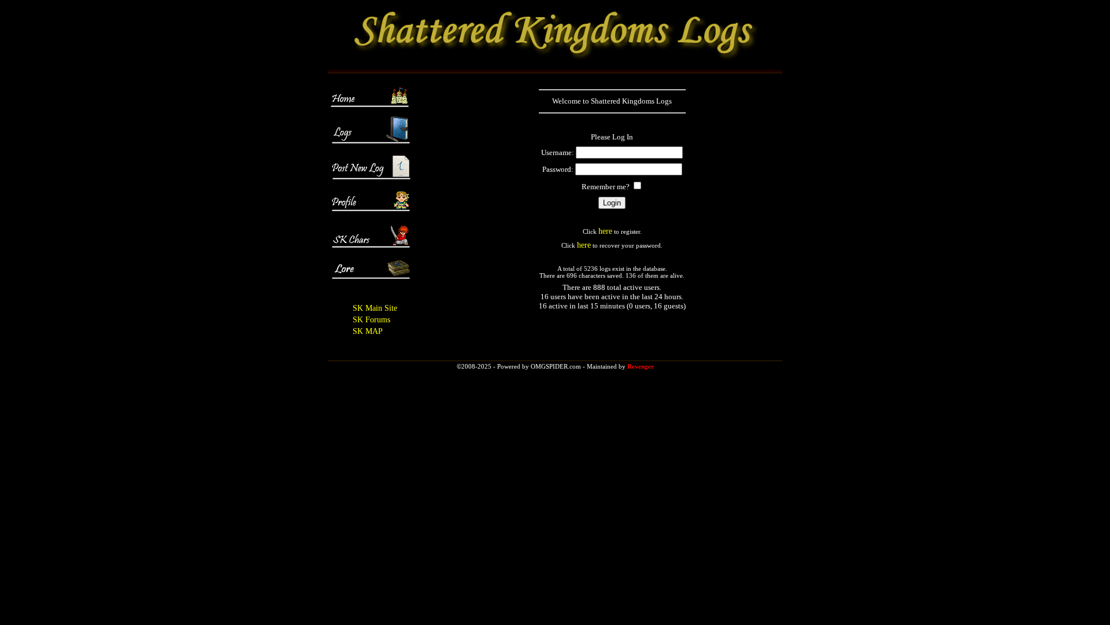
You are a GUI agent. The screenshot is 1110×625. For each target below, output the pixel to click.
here (605, 231)
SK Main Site (375, 308)
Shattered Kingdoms (622, 101)
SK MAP (368, 331)
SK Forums (371, 319)
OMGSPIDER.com (556, 366)
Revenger (640, 366)
